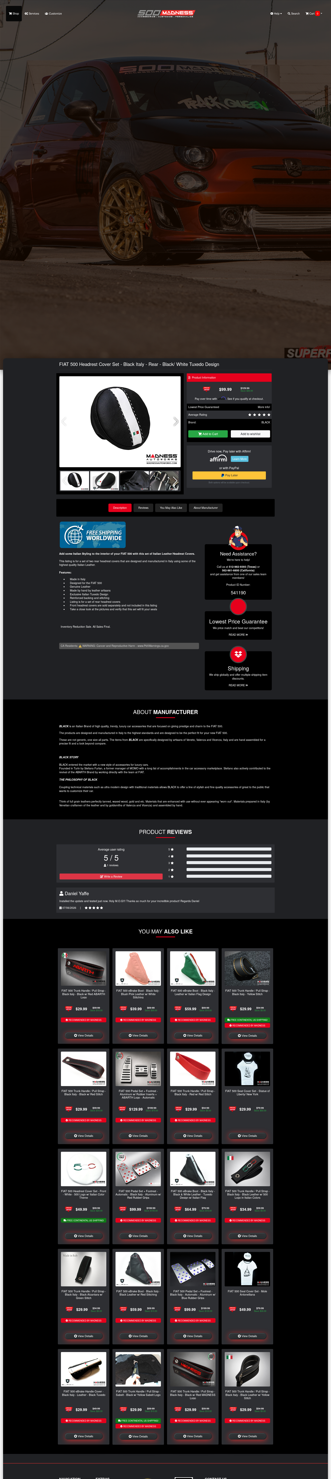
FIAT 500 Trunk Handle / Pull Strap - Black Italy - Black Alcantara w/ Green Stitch (83, 1294)
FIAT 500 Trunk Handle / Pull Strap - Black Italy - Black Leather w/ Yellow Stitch (247, 1394)
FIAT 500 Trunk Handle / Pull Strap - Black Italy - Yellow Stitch (247, 992)
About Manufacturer (206, 508)
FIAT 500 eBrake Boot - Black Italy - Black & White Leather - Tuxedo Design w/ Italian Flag (193, 1194)
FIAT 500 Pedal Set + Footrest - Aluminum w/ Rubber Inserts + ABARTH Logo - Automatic (138, 1094)
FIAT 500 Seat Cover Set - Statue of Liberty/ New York (247, 1092)
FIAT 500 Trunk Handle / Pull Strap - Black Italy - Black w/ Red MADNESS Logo (192, 1394)
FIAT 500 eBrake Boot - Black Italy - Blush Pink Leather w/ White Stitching (138, 993)
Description (120, 508)
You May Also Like (171, 508)
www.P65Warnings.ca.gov (153, 646)
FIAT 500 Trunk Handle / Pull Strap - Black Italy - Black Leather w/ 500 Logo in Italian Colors (247, 1194)
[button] (176, 421)
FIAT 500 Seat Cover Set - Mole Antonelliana (247, 1292)
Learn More (240, 459)
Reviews (143, 508)
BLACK (265, 422)
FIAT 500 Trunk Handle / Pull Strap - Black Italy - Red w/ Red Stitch (193, 1092)
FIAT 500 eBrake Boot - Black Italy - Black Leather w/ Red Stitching (138, 1292)
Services (33, 13)
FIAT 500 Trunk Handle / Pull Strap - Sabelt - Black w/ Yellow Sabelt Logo (138, 1392)
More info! (264, 407)
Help (276, 13)
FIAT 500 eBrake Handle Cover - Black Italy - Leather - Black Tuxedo (83, 1392)
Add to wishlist (250, 434)
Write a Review (112, 876)
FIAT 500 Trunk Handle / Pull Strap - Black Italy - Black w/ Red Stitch (83, 1092)
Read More (237, 634)
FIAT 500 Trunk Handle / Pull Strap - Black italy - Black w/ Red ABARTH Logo (83, 993)
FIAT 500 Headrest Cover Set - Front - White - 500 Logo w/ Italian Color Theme (83, 1194)
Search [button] (295, 13)
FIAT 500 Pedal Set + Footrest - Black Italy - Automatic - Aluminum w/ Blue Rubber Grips (192, 1294)
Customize (55, 13)
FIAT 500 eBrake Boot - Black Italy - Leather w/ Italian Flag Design (193, 992)
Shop (15, 13)
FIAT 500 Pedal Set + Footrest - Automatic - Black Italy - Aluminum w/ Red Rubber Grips (138, 1194)
